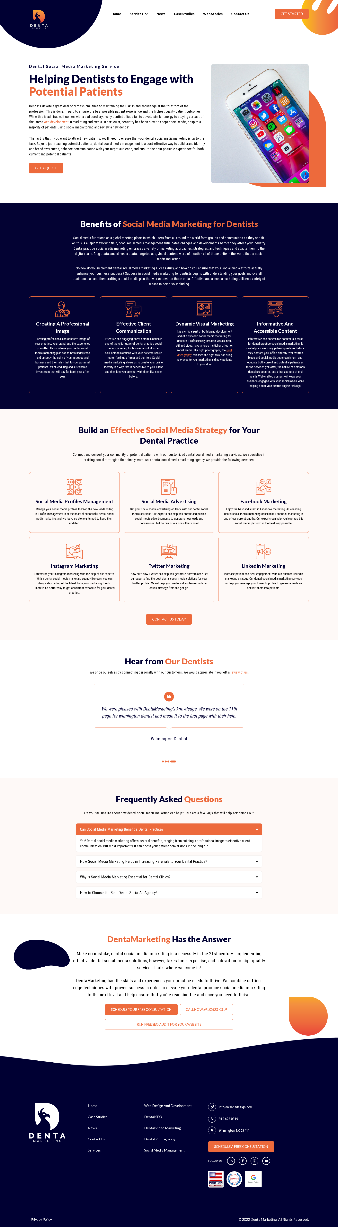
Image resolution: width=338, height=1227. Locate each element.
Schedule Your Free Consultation (141, 1009)
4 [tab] (173, 761)
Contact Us (240, 14)
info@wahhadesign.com (236, 1107)
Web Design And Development (168, 1105)
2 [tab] (166, 761)
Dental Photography (159, 1139)
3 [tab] (168, 761)
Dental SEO (153, 1117)
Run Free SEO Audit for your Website (169, 1024)
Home (116, 14)
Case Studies (184, 14)
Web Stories (213, 14)
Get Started (292, 14)
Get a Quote (46, 168)
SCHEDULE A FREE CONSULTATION (241, 1146)
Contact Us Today (169, 619)
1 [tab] (163, 761)
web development (56, 122)
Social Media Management (164, 1150)
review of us (239, 672)
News (160, 14)
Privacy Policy (41, 1219)
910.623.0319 (228, 1119)
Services (136, 14)
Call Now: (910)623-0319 (206, 1009)
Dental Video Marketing (162, 1128)
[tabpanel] (169, 713)
